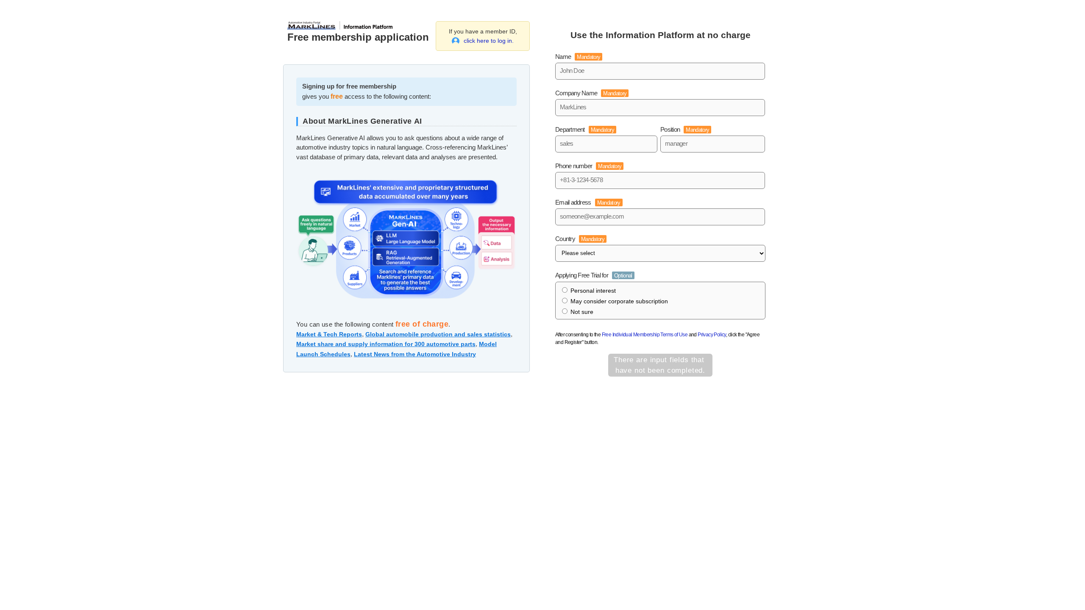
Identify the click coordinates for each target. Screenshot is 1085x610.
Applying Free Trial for (593, 275)
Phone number (588, 165)
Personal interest (593, 290)
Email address (587, 202)
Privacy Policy (712, 335)
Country (579, 238)
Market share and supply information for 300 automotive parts (386, 344)
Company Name (590, 93)
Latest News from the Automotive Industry (415, 354)
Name (577, 56)
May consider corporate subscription (619, 301)
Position (684, 129)
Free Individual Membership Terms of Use (645, 335)
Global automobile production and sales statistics (438, 334)
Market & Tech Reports (329, 334)
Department (584, 129)
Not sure (581, 311)
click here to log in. (489, 40)
